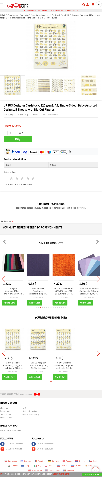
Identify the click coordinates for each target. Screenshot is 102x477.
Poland (51, 466)
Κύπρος (91, 466)
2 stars (17, 178)
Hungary (14, 466)
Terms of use (5, 414)
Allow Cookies (92, 474)
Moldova (70, 470)
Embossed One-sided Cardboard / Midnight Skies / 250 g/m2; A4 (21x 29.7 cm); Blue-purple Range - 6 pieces (89, 291)
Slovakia (64, 466)
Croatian (82, 461)
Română (41, 461)
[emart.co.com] (18, 5)
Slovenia (78, 466)
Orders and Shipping (30, 414)
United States (54, 470)
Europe (27, 466)
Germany (55, 461)
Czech (95, 461)
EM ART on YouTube (14, 448)
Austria (69, 461)
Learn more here (61, 473)
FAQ (24, 408)
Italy (39, 466)
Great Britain (37, 470)
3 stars (22, 178)
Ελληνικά (27, 461)
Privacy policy (5, 411)
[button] (36, 307)
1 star (11, 178)
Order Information (29, 411)
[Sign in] (87, 5)
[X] (1, 473)
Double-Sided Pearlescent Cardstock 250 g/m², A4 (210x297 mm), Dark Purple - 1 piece (38, 291)
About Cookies (6, 417)
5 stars (33, 178)
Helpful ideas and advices (10, 430)
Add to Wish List (51, 115)
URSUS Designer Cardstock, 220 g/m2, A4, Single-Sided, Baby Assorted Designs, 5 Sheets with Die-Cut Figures (13, 365)
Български (12, 461)
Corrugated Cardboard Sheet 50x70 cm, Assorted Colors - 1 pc (13, 291)
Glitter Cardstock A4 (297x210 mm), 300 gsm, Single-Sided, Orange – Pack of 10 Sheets (63, 291)
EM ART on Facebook (14, 443)
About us (4, 408)
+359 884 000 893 (69, 10)
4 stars (28, 178)
